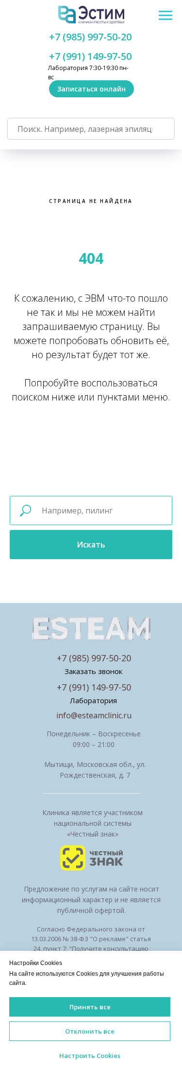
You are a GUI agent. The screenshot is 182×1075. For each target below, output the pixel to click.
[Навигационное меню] (165, 15)
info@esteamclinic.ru (94, 715)
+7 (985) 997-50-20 (90, 36)
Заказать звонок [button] (93, 671)
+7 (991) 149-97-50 (90, 56)
